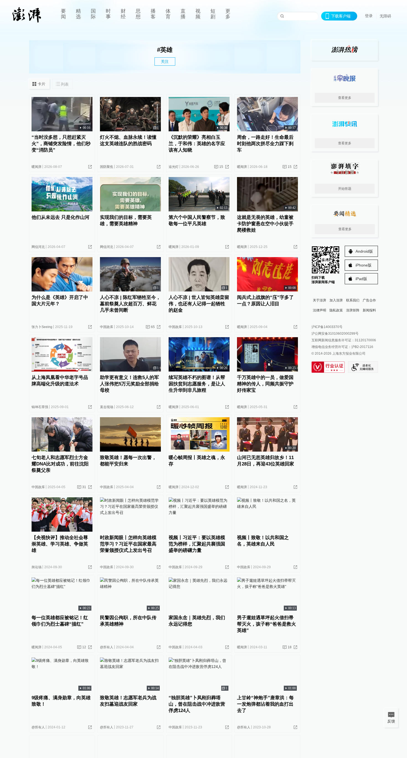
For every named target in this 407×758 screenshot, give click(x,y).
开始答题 (344, 189)
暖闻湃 (37, 167)
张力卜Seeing (42, 327)
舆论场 (37, 567)
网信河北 (38, 247)
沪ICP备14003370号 (326, 327)
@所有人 (106, 647)
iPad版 (361, 278)
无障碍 (385, 16)
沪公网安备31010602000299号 (335, 334)
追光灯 (174, 167)
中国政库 (106, 327)
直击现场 (106, 407)
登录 (369, 16)
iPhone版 (364, 265)
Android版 (364, 251)
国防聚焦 (106, 167)
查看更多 (344, 98)
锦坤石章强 (40, 407)
